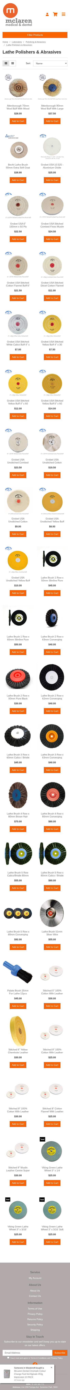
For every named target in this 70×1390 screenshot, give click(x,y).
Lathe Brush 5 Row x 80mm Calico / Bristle (52, 874)
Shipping (35, 1329)
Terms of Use (35, 1308)
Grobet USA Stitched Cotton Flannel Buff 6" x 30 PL (18, 285)
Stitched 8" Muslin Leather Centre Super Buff (18, 1170)
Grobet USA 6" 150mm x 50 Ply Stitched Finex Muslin (17, 226)
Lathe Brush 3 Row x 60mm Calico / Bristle (18, 756)
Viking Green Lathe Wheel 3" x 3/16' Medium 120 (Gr (18, 1229)
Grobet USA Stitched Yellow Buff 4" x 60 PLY (18, 403)
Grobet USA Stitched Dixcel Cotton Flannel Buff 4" (52, 285)
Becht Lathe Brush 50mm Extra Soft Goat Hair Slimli (18, 167)
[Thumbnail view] (6, 63)
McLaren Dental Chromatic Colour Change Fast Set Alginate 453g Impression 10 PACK (30, 1374)
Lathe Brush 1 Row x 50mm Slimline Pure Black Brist (52, 580)
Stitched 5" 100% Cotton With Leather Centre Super (52, 993)
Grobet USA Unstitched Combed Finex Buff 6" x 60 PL (18, 462)
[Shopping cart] (55, 14)
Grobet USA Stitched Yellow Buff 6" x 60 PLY (52, 403)
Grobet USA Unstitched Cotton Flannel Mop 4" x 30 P (18, 521)
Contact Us (35, 1296)
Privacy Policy (35, 1314)
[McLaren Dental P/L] (17, 14)
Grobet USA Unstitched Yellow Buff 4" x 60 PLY (18, 580)
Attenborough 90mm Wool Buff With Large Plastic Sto (52, 108)
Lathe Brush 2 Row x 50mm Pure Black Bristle (18, 698)
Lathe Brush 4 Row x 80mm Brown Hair (18, 815)
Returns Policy (35, 1319)
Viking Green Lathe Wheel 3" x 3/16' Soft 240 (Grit (52, 1229)
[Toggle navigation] (63, 14)
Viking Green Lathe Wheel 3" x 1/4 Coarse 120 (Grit (52, 1170)
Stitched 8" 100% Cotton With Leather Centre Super (52, 1052)
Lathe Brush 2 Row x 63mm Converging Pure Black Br (52, 639)
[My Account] (47, 14)
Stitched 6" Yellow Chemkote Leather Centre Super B (18, 1052)
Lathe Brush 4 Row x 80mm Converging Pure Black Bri (52, 816)
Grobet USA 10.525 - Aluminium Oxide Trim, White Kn (52, 167)
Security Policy (35, 1324)
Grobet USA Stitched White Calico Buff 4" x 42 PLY (18, 344)
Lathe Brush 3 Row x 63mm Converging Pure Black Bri (52, 757)
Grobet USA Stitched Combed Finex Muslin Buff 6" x (52, 226)
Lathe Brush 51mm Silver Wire (52, 933)
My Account (35, 1278)
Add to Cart (18, 121)
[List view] (12, 63)
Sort (28, 63)
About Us (35, 1290)
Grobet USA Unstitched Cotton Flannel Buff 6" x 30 (52, 462)
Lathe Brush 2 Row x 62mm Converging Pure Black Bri (52, 698)
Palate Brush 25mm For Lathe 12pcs (18, 992)
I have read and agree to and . (36, 1358)
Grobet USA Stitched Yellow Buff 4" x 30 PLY (52, 344)
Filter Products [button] (35, 35)
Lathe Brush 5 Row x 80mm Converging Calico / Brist (18, 934)
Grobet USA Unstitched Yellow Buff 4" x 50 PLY (52, 521)
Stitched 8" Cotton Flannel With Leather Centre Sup (52, 1111)
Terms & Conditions (39, 1358)
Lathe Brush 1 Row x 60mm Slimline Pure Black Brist (18, 639)
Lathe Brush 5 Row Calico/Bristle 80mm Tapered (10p (18, 875)
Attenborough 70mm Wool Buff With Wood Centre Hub (18, 108)
